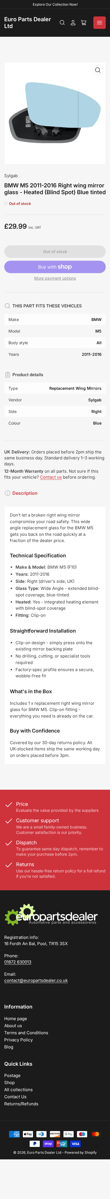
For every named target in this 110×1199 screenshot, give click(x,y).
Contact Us (15, 1096)
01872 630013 (17, 962)
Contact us (51, 477)
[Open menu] (99, 22)
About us (13, 1025)
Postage (12, 1075)
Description (25, 493)
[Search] (62, 22)
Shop (9, 1082)
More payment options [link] (55, 278)
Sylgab (11, 175)
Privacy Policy (18, 1039)
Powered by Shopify (81, 1152)
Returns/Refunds (21, 1103)
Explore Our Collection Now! (55, 4)
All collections (18, 1089)
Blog (8, 1047)
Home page (15, 1018)
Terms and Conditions (26, 1032)
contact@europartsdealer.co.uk (36, 980)
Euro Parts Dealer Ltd (44, 1152)
